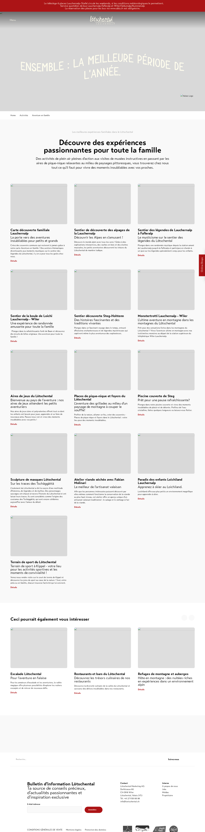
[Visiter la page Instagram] (193, 759)
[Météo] (181, 20)
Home (13, 115)
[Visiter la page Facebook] (187, 759)
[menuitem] (170, 786)
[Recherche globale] (195, 20)
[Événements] (174, 20)
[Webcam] (188, 20)
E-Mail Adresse (33, 804)
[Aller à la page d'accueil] (102, 20)
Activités (24, 115)
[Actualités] (167, 20)
